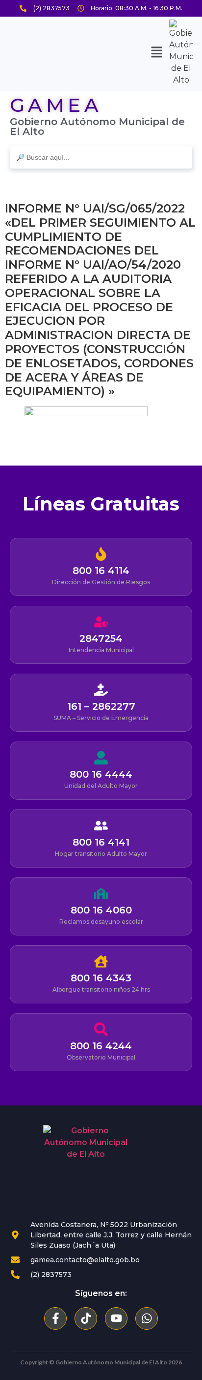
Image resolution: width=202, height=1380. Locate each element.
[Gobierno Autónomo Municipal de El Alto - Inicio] (86, 1167)
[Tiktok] (86, 1318)
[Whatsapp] (146, 1318)
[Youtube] (116, 1318)
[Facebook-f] (55, 1318)
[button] (157, 53)
